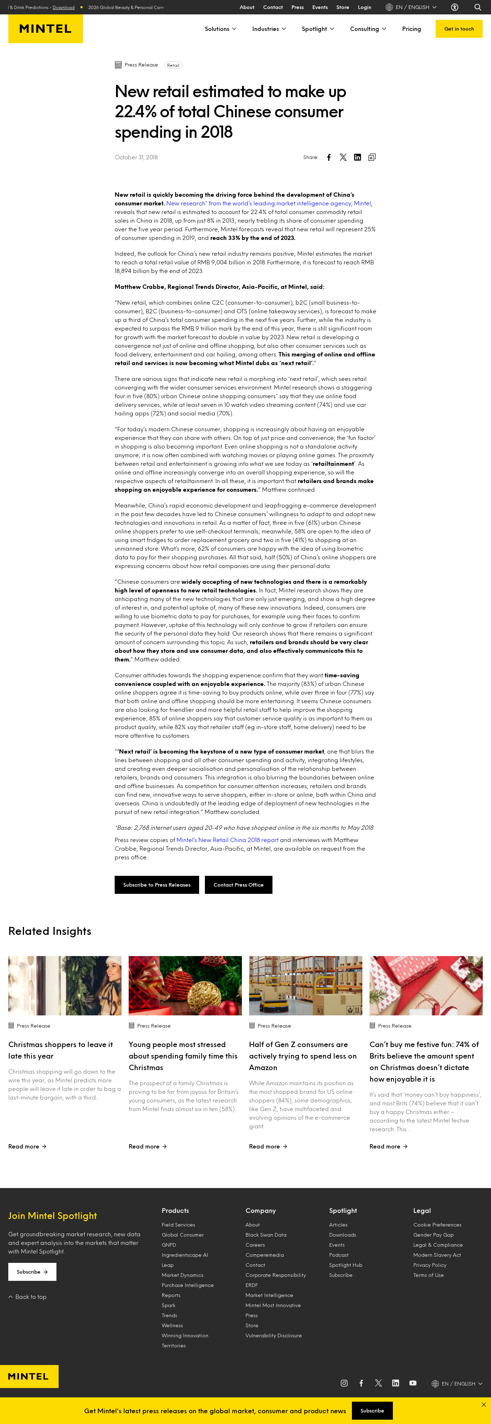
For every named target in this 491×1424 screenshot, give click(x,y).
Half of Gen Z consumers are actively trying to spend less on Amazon (303, 1055)
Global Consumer (183, 1235)
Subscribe (29, 1272)
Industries (265, 28)
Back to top (31, 1296)
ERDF (252, 1285)
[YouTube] (413, 1383)
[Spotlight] (331, 28)
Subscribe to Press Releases (157, 885)
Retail (173, 65)
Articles (338, 1225)
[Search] (478, 7)
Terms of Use (428, 1275)
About (247, 7)
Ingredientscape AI (185, 1255)
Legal (422, 1210)
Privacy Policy (429, 1265)
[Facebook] (361, 1383)
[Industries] (283, 28)
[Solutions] (233, 28)
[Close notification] (484, 1404)
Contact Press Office (239, 885)
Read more (23, 1146)
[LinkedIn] (395, 1383)
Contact (273, 7)
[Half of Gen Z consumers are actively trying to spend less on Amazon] (305, 985)
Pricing (411, 28)
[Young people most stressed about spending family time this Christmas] (185, 985)
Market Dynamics (182, 1275)
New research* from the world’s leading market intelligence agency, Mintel (268, 203)
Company (261, 1210)
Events (320, 7)
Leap (168, 1265)
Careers (255, 1245)
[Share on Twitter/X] (343, 157)
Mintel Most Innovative (273, 1305)
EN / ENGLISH (413, 7)
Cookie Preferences (437, 1225)
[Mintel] (45, 28)
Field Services (178, 1225)
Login (364, 7)
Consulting (364, 28)
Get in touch (459, 29)
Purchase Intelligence (188, 1285)
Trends (169, 1315)
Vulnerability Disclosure (274, 1335)
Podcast (339, 1255)
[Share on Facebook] (329, 157)
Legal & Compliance (438, 1245)
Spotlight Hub (345, 1265)
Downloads (342, 1235)
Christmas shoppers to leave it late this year (60, 1050)
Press (298, 7)
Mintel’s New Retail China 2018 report (227, 839)
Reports (171, 1295)
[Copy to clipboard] (372, 157)
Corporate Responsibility (276, 1275)
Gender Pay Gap (433, 1235)
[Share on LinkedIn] (357, 157)
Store (342, 7)
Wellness (172, 1325)
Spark (168, 1305)
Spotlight (314, 28)
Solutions (217, 28)
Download (48, 7)
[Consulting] (383, 28)
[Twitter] (378, 1383)
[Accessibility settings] (455, 7)
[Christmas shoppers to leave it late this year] (64, 985)
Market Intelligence (269, 1295)
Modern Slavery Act (437, 1255)
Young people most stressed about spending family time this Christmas (183, 1055)
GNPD (169, 1245)
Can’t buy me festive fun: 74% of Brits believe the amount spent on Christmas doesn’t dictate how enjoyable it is (424, 1061)
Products (175, 1210)
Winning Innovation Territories (185, 1340)
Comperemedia (265, 1255)
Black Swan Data (266, 1235)
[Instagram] (344, 1383)
